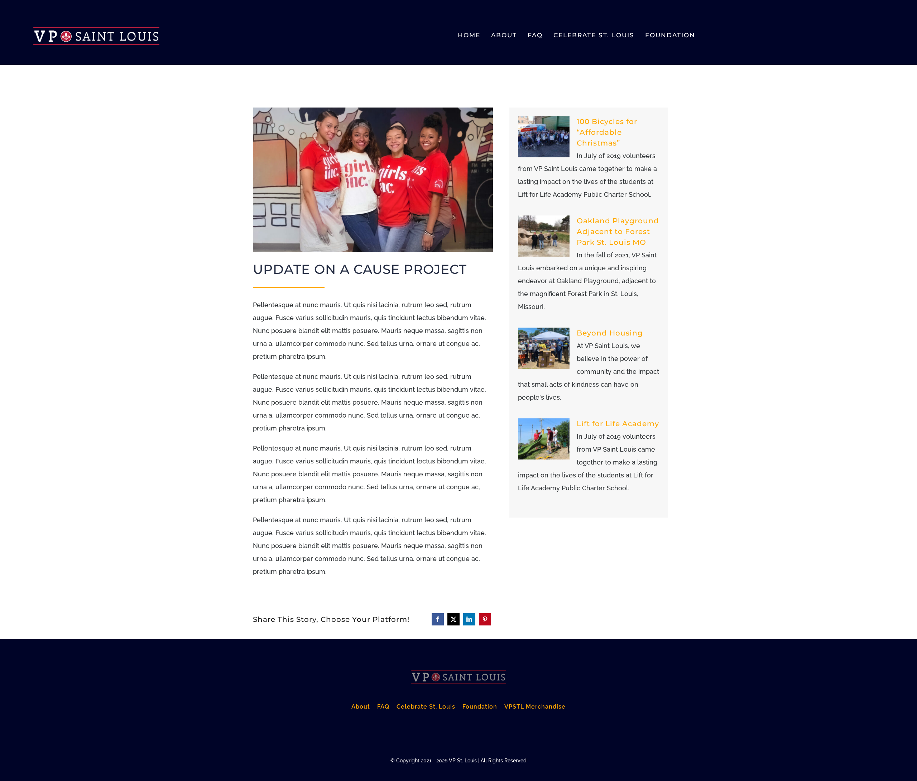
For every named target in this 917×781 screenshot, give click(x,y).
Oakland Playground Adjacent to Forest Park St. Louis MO (618, 231)
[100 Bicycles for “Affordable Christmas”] (544, 137)
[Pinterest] (485, 619)
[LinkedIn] (469, 619)
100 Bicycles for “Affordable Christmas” (607, 132)
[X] (453, 619)
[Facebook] (438, 619)
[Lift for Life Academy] (544, 439)
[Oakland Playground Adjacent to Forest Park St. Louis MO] (544, 236)
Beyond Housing (610, 333)
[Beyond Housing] (544, 348)
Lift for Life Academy (618, 423)
